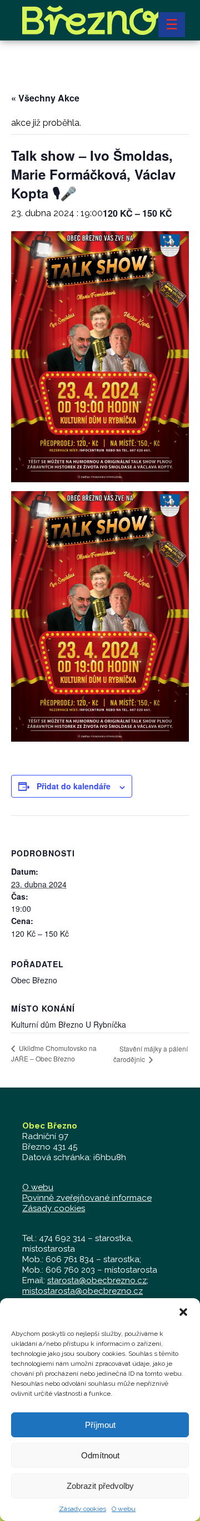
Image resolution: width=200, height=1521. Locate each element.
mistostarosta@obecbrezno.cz (82, 1291)
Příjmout (100, 1425)
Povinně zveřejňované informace (87, 1198)
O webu (124, 1509)
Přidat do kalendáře (74, 786)
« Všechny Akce (45, 97)
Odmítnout (100, 1455)
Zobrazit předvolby (100, 1486)
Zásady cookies (82, 1509)
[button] (183, 1312)
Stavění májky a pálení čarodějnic (150, 1054)
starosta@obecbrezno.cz (97, 1280)
